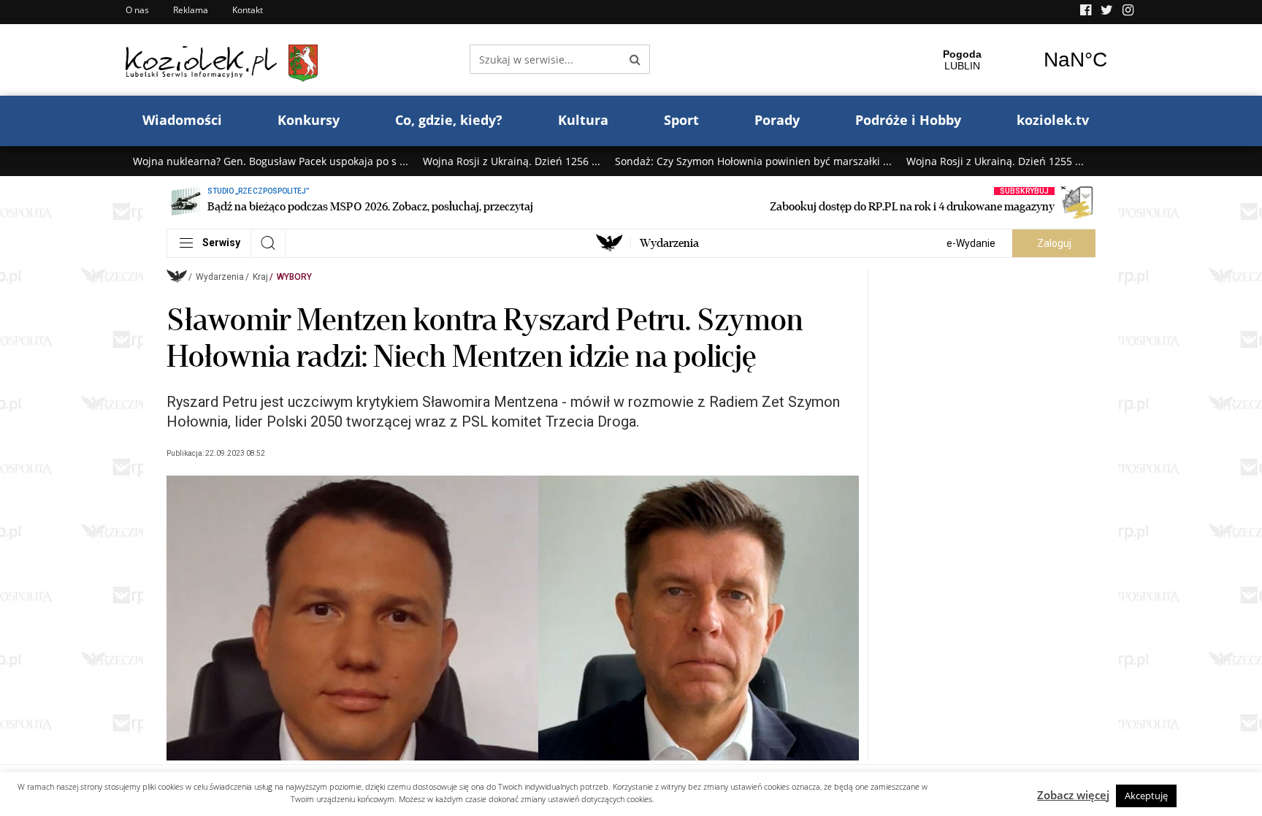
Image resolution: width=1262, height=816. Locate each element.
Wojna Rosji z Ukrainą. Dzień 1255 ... (995, 161)
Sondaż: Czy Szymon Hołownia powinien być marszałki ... (753, 161)
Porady (777, 120)
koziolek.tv (1053, 120)
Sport (681, 120)
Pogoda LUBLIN (1018, 60)
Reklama (190, 10)
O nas (137, 10)
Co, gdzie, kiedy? (448, 120)
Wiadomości (182, 120)
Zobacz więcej (1073, 795)
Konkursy (309, 120)
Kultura (583, 120)
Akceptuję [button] (1146, 795)
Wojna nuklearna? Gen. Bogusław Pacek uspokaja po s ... (270, 161)
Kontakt (247, 10)
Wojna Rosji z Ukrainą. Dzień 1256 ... (511, 161)
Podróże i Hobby (908, 120)
